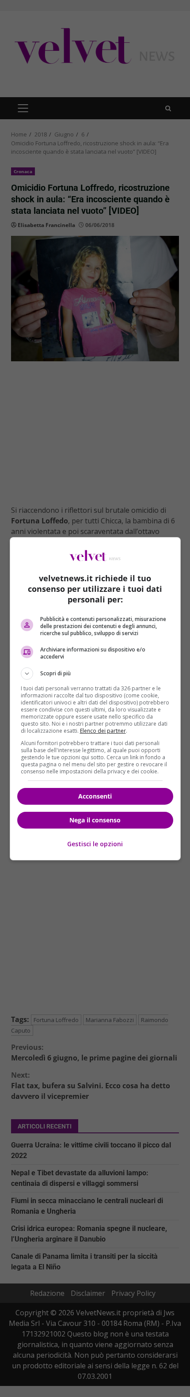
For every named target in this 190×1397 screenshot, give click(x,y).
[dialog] (95, 698)
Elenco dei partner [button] (103, 730)
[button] (95, 673)
